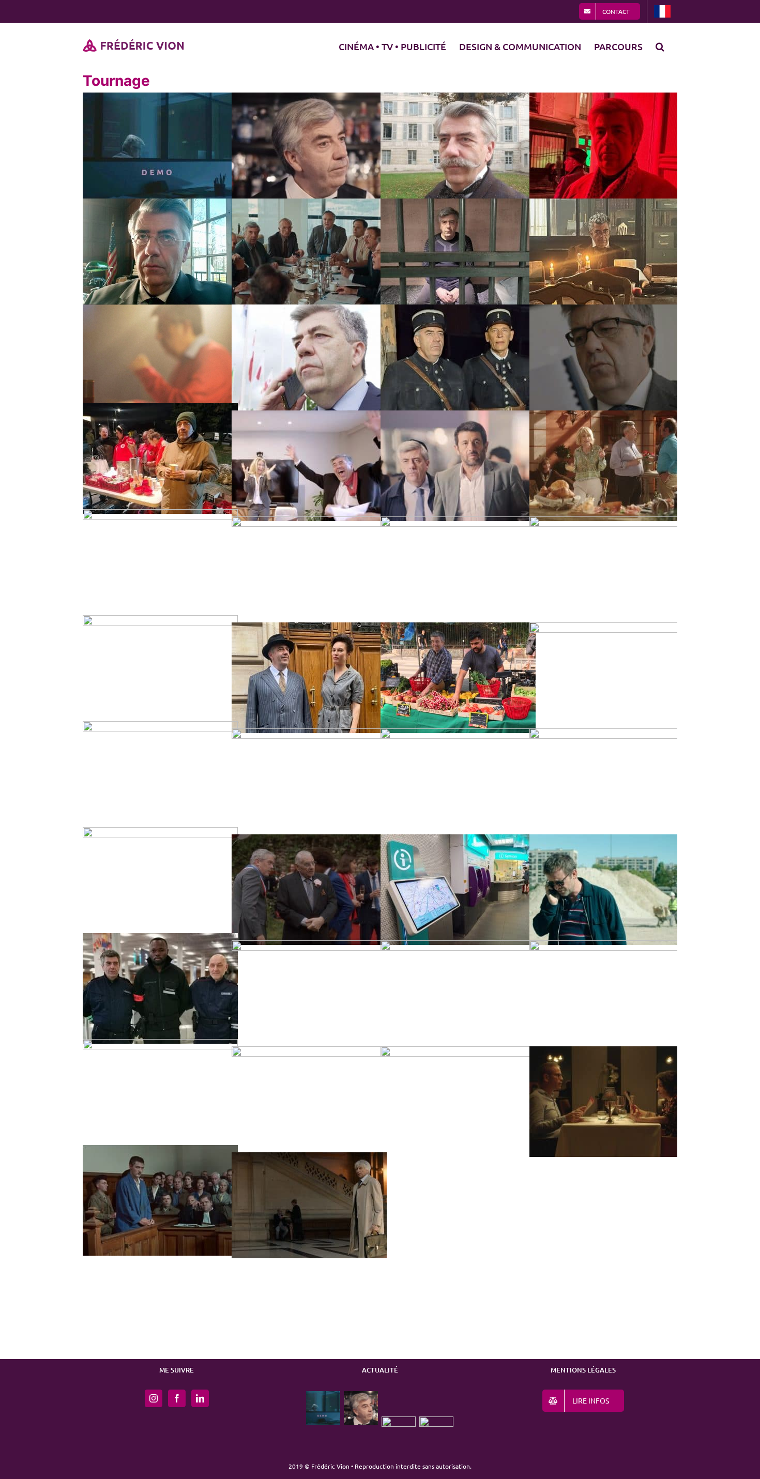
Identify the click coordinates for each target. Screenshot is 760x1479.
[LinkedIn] (200, 1398)
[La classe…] (361, 1408)
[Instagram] (153, 1398)
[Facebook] (177, 1398)
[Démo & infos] (323, 1408)
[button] (660, 45)
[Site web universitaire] (436, 1433)
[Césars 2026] (399, 1433)
